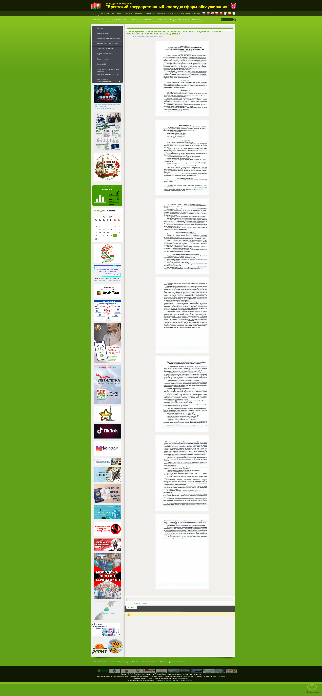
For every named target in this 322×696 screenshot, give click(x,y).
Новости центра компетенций (107, 43)
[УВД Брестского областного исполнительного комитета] (126, 672)
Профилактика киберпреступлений (107, 104)
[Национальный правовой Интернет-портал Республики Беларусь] (149, 672)
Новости (144, 603)
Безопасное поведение (105, 49)
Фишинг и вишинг (100, 107)
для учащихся (114, 280)
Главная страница (99, 662)
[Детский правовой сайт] (219, 672)
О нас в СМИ (101, 64)
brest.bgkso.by (166, 680)
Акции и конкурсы (103, 33)
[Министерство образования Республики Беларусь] (161, 672)
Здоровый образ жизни (105, 54)
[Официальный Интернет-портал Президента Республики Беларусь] (231, 672)
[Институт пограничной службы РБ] (102, 671)
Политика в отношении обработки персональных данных (163, 662)
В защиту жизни (102, 59)
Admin (139, 36)
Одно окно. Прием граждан (119, 662)
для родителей (99, 280)
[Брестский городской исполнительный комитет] (173, 672)
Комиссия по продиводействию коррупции (108, 70)
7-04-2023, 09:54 (148, 36)
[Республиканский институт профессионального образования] (196, 672)
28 (111, 236)
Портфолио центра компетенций (108, 38)
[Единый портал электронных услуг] (138, 672)
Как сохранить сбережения (104, 109)
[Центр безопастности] (114, 672)
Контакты (135, 662)
